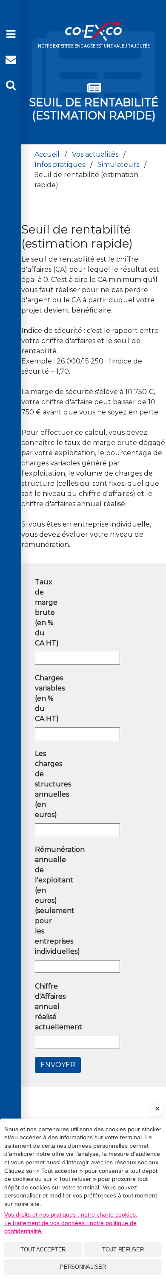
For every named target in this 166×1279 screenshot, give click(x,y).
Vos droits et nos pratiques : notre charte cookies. (70, 1214)
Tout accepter (43, 1249)
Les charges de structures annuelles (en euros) (48, 784)
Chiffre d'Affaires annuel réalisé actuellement (48, 1006)
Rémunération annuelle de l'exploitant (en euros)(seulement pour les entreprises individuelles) (48, 900)
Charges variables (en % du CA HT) (48, 698)
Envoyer (57, 1065)
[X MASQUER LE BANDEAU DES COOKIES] (157, 1109)
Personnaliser (83, 1267)
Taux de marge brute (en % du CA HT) (47, 612)
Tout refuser (123, 1249)
